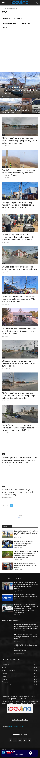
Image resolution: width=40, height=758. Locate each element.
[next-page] (19, 505)
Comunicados (10, 8)
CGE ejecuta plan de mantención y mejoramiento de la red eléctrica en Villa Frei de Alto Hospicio (18, 205)
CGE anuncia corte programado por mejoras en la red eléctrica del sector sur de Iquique (18, 363)
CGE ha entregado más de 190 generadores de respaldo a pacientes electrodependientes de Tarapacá (18, 237)
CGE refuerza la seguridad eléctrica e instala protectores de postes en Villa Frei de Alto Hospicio (18, 299)
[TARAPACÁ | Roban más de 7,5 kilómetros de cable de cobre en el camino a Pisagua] (20, 478)
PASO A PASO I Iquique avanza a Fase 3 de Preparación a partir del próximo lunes (26, 636)
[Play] (30, 753)
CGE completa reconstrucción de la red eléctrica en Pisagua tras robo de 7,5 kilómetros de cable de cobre (19, 460)
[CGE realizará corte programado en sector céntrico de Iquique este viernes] (20, 255)
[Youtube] (29, 740)
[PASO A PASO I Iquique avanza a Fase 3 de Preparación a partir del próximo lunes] (7, 638)
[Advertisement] (20, 51)
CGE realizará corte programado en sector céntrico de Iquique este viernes (19, 268)
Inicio (3, 8)
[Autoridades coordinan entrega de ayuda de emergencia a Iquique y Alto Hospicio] (7, 566)
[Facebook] (10, 740)
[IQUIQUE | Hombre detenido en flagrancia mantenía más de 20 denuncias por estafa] (7, 544)
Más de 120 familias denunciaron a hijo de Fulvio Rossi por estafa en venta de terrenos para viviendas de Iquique (26, 626)
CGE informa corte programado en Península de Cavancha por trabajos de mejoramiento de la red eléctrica (19, 427)
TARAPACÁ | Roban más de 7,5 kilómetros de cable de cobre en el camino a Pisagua (17, 492)
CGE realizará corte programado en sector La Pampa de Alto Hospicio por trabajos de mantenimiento (19, 395)
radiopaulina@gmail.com (16, 726)
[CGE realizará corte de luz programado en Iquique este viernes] (16, 106)
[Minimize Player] (34, 753)
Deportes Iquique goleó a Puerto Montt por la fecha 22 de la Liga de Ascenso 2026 (26, 533)
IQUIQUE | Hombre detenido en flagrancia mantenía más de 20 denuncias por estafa (23, 543)
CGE (3, 84)
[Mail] (20, 740)
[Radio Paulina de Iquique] (20, 2)
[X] (25, 740)
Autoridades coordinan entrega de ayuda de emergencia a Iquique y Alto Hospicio (25, 565)
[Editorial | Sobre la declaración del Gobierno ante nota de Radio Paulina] (7, 597)
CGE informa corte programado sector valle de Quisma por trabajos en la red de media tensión (19, 331)
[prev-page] (3, 505)
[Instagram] (15, 740)
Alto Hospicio (6, 199)
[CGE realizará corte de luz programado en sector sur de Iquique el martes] (20, 85)
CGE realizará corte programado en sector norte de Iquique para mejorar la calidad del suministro (19, 140)
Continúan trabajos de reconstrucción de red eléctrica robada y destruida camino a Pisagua (18, 172)
